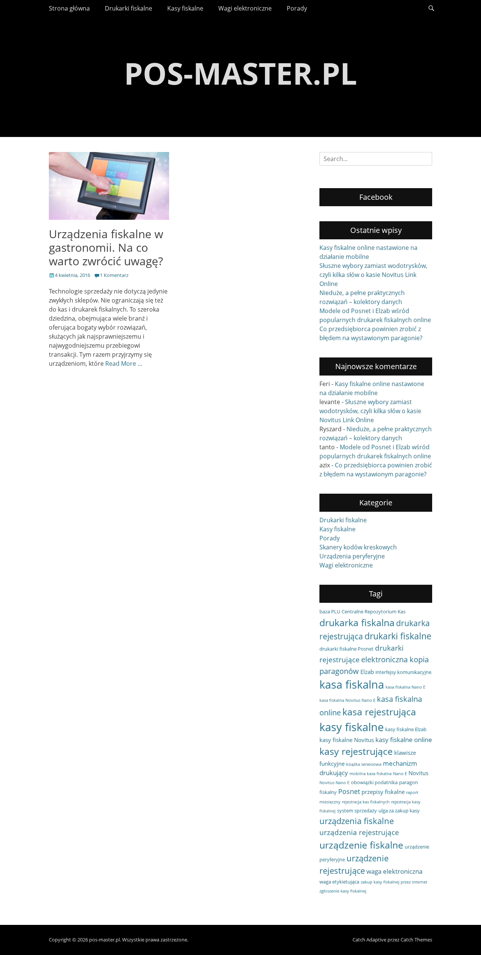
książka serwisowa (363, 764)
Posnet (349, 791)
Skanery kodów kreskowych (358, 547)
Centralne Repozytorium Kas (373, 611)
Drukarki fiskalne (128, 8)
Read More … (123, 363)
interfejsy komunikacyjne (403, 672)
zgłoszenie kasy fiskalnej (342, 891)
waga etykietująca (339, 881)
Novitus (418, 773)
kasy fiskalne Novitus (346, 740)
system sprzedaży (357, 810)
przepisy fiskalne (383, 791)
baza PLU (329, 611)
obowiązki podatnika (374, 782)
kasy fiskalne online (403, 739)
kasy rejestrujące (356, 751)
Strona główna (69, 8)
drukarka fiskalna (357, 622)
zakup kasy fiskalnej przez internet (394, 882)
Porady (297, 8)
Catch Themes (416, 939)
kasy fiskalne (351, 727)
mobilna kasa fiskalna (370, 773)
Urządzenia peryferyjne (352, 556)
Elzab (367, 671)
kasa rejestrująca (379, 711)
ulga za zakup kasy (399, 810)
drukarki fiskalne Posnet (346, 648)
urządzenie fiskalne (361, 844)
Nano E (400, 773)
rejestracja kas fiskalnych (366, 801)
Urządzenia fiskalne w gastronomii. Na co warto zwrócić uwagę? (106, 247)
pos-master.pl (240, 72)
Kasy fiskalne (185, 8)
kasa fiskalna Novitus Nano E (347, 700)
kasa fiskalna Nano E (405, 687)
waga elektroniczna (394, 871)
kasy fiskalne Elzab (406, 729)
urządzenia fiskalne (356, 820)
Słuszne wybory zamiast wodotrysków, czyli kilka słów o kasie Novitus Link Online (373, 275)
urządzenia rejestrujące (359, 832)
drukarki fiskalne (398, 636)
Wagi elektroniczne (245, 8)
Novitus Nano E (334, 782)
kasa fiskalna (351, 684)
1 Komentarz (114, 275)
